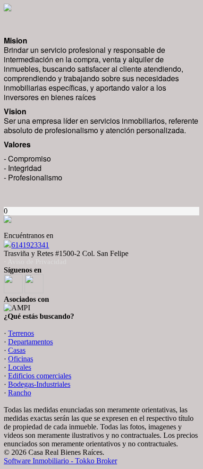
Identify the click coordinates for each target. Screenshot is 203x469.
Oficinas (20, 359)
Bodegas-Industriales (39, 384)
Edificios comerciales (39, 376)
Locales (19, 367)
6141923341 (30, 245)
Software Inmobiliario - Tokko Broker (60, 461)
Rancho (19, 393)
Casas (16, 350)
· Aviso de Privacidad (35, 261)
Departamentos (30, 342)
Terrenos (21, 333)
